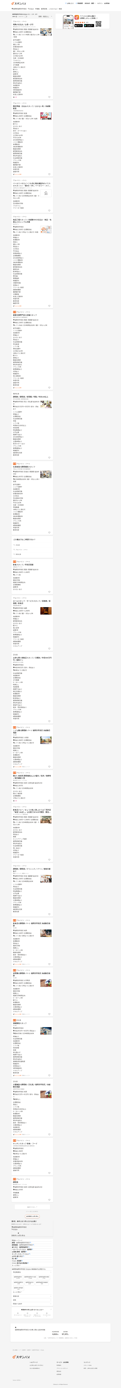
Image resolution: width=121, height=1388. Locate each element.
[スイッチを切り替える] (25, 16)
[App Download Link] (78, 26)
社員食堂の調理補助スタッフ (24, 467)
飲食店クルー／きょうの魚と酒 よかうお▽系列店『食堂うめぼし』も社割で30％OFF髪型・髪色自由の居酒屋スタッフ (32, 812)
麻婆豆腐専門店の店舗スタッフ (25, 315)
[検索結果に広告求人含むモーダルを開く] (16, 16)
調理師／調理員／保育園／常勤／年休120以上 (30, 397)
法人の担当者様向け (35, 1368)
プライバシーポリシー (62, 1368)
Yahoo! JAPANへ (17, 1380)
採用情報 (59, 1374)
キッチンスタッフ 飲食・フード (25, 1144)
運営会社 (59, 1371)
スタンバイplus (88, 1365)
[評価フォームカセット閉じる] (51, 1309)
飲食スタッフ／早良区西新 (23, 565)
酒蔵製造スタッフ (20, 1023)
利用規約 (59, 1365)
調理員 (15, 1182)
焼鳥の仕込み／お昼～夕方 (23, 24)
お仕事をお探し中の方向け (36, 1365)
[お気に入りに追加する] (49, 97)
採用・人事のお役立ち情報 (90, 1368)
